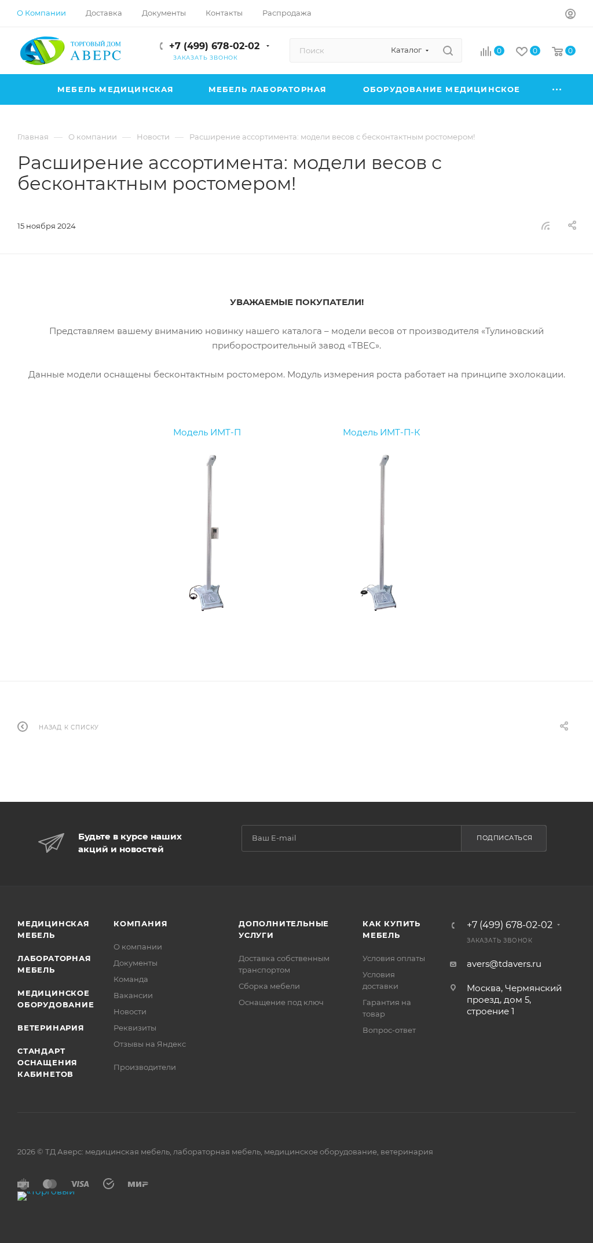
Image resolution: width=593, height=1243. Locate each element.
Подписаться (505, 838)
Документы (136, 962)
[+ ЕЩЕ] (557, 89)
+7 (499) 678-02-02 (214, 46)
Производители (145, 1067)
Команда (131, 979)
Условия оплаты (394, 958)
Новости (130, 1011)
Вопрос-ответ (389, 1030)
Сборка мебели (269, 986)
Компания (140, 923)
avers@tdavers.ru (504, 963)
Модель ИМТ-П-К (381, 432)
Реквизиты (135, 1027)
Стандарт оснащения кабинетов (47, 1062)
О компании (138, 946)
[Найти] (448, 50)
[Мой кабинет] (570, 15)
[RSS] (545, 225)
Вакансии (133, 995)
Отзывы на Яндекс (150, 1043)
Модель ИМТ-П (207, 432)
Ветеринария (51, 1027)
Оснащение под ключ (281, 1002)
